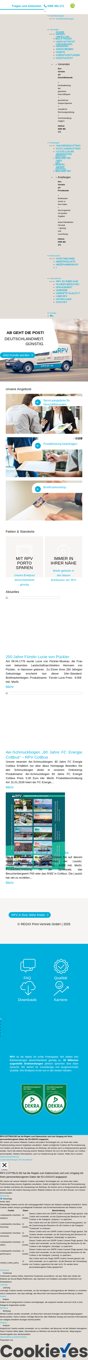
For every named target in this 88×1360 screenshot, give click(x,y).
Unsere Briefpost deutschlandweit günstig (24, 580)
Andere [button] (3, 1296)
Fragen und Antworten (26, 6)
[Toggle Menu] (45, 11)
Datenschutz (7, 1030)
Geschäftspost (66, 42)
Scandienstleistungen (65, 19)
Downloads (64, 299)
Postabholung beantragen (60, 444)
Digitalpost (65, 58)
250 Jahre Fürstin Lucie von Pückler (37, 657)
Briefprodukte (66, 262)
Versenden (54, 30)
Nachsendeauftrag (69, 146)
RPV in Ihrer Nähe (67, 281)
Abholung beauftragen (64, 38)
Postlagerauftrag (69, 149)
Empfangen (54, 143)
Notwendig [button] (4, 1196)
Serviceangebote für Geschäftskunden (56, 402)
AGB (4, 1024)
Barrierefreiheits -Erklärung (13, 1033)
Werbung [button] (4, 1308)
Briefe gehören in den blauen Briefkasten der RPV (63, 575)
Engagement (64, 287)
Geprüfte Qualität (68, 293)
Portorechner (66, 259)
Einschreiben (65, 49)
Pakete (61, 52)
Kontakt (62, 302)
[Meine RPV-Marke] (56, 267)
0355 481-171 (55, 6)
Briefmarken (55, 256)
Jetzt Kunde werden (16, 355)
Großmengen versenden (64, 45)
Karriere (62, 290)
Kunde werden (60, 33)
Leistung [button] (3, 1285)
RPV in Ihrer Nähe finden (28, 915)
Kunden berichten (68, 284)
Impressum (7, 1027)
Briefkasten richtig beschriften (64, 156)
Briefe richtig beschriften (63, 169)
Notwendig (7, 1199)
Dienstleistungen (57, 16)
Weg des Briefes (60, 163)
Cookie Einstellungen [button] (9, 1160)
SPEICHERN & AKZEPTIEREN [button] (13, 1337)
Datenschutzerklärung (9, 1157)
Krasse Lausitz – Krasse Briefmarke (37, 852)
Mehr (10, 687)
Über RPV (62, 296)
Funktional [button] (4, 1270)
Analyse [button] (3, 1323)
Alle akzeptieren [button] (25, 1160)
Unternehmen (55, 278)
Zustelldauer (65, 152)
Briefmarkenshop (67, 265)
